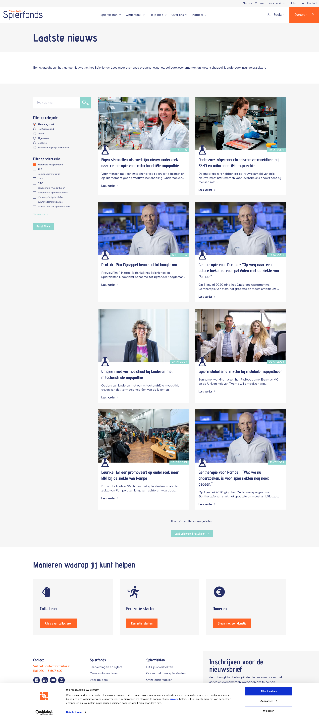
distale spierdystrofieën (50, 197)
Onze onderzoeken (159, 680)
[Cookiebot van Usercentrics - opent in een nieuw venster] (44, 712)
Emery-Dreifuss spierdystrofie (54, 206)
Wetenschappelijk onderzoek (53, 147)
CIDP (40, 183)
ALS (40, 169)
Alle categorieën (46, 124)
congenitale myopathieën (51, 188)
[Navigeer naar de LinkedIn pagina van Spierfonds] (45, 680)
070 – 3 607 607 (50, 671)
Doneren (301, 15)
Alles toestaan (269, 691)
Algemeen (43, 138)
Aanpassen (266, 701)
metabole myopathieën (50, 165)
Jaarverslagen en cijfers (106, 667)
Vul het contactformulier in (51, 666)
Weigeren (268, 710)
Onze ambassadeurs (104, 673)
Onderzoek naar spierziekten (166, 673)
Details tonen (74, 712)
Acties (41, 134)
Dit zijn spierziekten (159, 667)
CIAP (40, 179)
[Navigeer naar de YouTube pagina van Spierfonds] (53, 680)
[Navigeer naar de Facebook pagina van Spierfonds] (36, 680)
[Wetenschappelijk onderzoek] (105, 149)
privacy (174, 699)
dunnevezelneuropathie (50, 202)
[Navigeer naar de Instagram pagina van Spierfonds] (61, 680)
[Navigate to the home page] (23, 15)
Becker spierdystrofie (49, 174)
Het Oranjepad (46, 129)
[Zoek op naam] (85, 102)
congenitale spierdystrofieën (53, 193)
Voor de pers (99, 680)
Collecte (42, 143)
